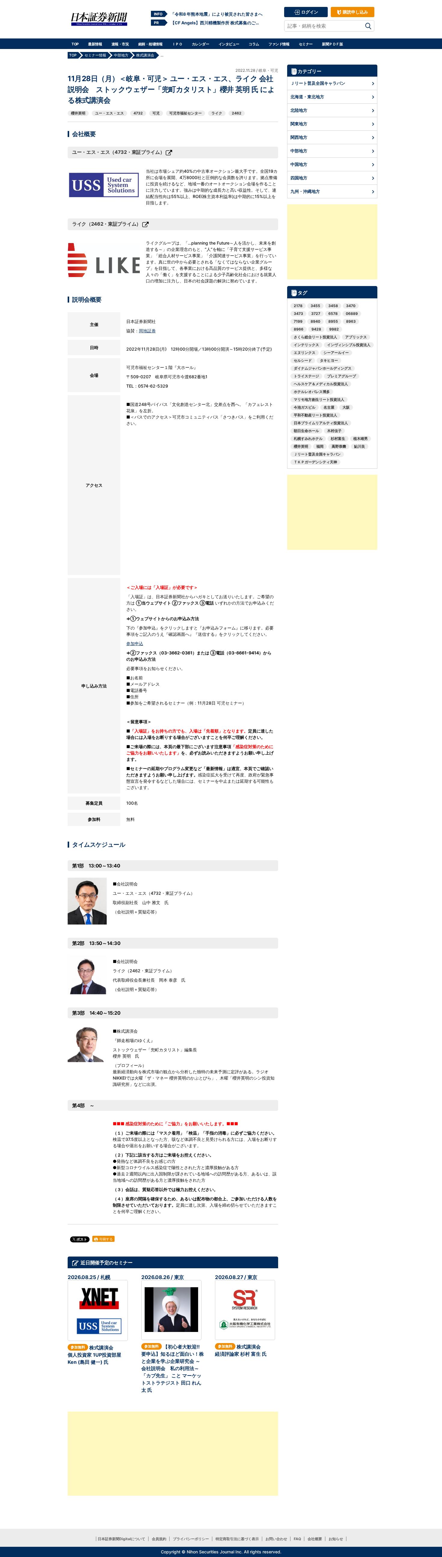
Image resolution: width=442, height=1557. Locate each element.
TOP (75, 44)
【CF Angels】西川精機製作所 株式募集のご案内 (216, 22)
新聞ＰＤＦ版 (332, 44)
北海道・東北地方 (307, 96)
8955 (333, 321)
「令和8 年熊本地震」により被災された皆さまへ (216, 14)
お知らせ (336, 1539)
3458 (333, 305)
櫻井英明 (78, 113)
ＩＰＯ (177, 44)
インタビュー (229, 44)
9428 (316, 329)
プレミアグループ (341, 376)
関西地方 (298, 137)
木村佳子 (334, 430)
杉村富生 (338, 438)
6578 (333, 313)
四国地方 (298, 177)
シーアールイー (336, 352)
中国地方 (298, 164)
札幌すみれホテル (308, 438)
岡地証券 (147, 330)
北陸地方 (298, 110)
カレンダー (200, 44)
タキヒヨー (329, 360)
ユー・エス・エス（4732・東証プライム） (118, 152)
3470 (350, 305)
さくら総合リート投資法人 (315, 337)
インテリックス (306, 345)
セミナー (306, 44)
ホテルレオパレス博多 (312, 391)
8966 (298, 329)
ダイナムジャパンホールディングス (322, 368)
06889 (352, 313)
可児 (156, 113)
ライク (216, 113)
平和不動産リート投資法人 (315, 415)
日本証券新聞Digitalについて (121, 1539)
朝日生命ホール (306, 430)
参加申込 (134, 643)
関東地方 (298, 123)
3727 (315, 313)
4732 (138, 113)
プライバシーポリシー (191, 1539)
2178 (298, 305)
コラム (254, 44)
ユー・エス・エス (109, 113)
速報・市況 (120, 44)
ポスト (81, 1239)
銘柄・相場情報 (150, 44)
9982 (334, 329)
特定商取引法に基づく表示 (237, 1539)
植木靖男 (360, 438)
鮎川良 (359, 446)
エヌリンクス (304, 352)
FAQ (297, 1539)
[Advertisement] (173, 1454)
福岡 (320, 446)
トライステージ (306, 376)
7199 (298, 321)
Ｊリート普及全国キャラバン (317, 83)
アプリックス (356, 337)
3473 (298, 313)
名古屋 (329, 407)
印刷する (106, 1239)
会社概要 (315, 1539)
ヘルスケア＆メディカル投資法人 (321, 384)
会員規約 (159, 1539)
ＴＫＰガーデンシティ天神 (315, 462)
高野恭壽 (339, 446)
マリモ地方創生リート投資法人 (319, 399)
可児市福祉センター (185, 113)
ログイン (309, 11)
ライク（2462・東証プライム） (106, 224)
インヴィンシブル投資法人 (348, 345)
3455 (315, 305)
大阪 (346, 407)
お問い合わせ (276, 1539)
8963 (351, 321)
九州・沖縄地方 (305, 191)
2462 (236, 113)
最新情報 (95, 44)
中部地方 (298, 150)
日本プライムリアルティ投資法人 (321, 423)
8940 (315, 321)
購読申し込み (355, 11)
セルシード (303, 360)
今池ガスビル (304, 407)
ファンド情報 (279, 44)
